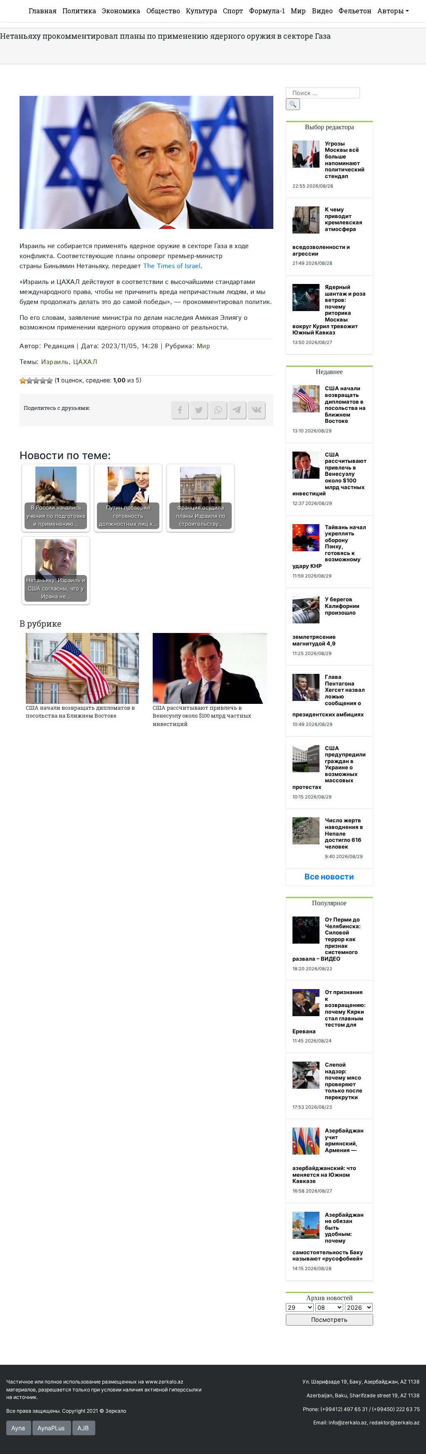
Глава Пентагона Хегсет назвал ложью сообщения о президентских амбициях (328, 695)
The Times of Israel (172, 266)
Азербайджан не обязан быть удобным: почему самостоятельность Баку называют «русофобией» (328, 1236)
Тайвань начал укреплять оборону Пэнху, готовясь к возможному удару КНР (329, 547)
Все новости (329, 876)
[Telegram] (237, 410)
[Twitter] (199, 410)
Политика (79, 10)
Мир (298, 10)
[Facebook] (179, 410)
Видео (322, 10)
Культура (201, 10)
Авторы (390, 10)
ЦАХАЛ (85, 362)
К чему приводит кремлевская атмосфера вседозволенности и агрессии (327, 231)
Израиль (55, 362)
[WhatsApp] (218, 410)
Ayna (18, 1427)
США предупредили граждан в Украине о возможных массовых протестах (329, 768)
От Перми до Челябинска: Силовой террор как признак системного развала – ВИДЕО (326, 939)
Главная (43, 10)
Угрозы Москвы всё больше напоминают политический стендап (344, 159)
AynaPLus (51, 1427)
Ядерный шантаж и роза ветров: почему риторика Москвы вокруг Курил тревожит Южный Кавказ (329, 310)
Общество (163, 10)
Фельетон (355, 10)
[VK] (256, 410)
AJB (83, 1427)
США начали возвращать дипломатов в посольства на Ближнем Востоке (80, 712)
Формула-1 (267, 10)
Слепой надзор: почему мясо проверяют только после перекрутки (343, 1080)
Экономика (121, 10)
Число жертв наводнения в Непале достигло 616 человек (344, 833)
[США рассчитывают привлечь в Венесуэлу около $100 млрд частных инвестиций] (210, 667)
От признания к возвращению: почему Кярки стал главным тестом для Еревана (329, 1012)
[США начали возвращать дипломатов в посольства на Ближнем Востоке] (82, 667)
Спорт (233, 10)
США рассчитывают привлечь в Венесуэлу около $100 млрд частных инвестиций (202, 716)
